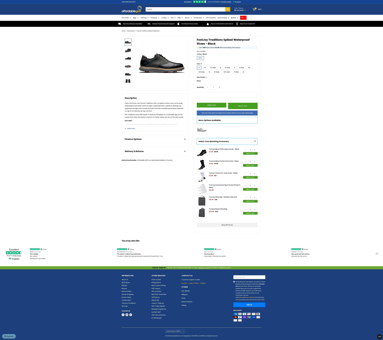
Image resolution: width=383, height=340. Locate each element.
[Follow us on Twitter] (126, 314)
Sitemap (125, 306)
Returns (124, 288)
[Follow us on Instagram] (130, 314)
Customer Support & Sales (191, 280)
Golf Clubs (125, 18)
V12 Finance (156, 297)
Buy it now (242, 106)
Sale (242, 18)
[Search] (227, 9)
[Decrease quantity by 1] (207, 87)
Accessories (198, 18)
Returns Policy (126, 291)
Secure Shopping (127, 294)
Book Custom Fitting (159, 285)
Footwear (154, 18)
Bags (134, 18)
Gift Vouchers (211, 18)
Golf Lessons (156, 288)
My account (239, 10)
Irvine (183, 298)
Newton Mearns (187, 302)
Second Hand (222, 18)
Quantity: (200, 87)
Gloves (187, 18)
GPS (172, 18)
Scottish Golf (156, 312)
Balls (179, 18)
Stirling (184, 305)
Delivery (124, 285)
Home (123, 31)
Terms (240, 297)
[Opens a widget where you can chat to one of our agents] (9, 336)
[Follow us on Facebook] (123, 314)
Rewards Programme (159, 309)
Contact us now (203, 268)
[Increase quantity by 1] (219, 87)
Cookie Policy (126, 300)
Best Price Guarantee (159, 294)
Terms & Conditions (129, 303)
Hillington (185, 295)
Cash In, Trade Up (158, 303)
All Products (126, 283)
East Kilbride (186, 291)
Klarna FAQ (155, 300)
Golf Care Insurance (159, 315)
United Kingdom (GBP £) (173, 331)
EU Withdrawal (156, 318)
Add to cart (211, 105)
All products (131, 31)
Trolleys (164, 18)
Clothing (143, 18)
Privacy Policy (126, 297)
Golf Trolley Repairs (158, 306)
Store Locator (156, 280)
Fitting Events (156, 283)
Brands (233, 18)
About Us (125, 280)
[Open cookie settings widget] (379, 336)
